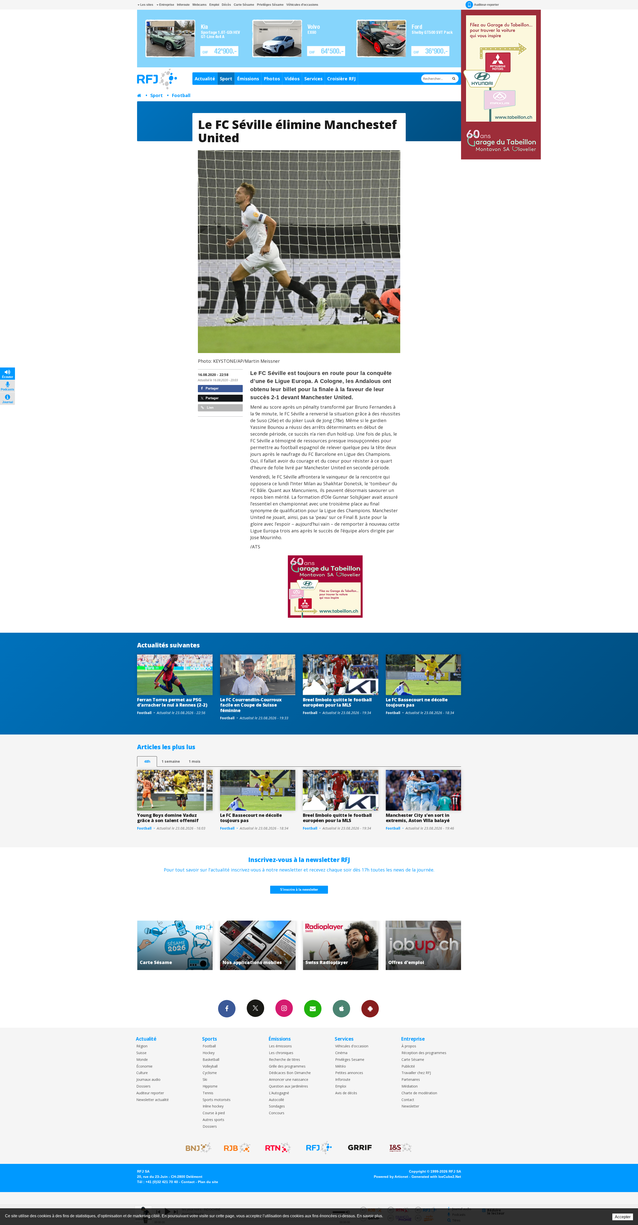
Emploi (214, 4)
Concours (276, 1113)
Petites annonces (349, 1073)
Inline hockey (213, 1106)
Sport (226, 79)
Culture (142, 1073)
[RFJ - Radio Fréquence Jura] (319, 1147)
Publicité (408, 1066)
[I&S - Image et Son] (400, 1147)
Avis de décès (346, 1093)
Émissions (248, 79)
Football (181, 95)
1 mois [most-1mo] (194, 761)
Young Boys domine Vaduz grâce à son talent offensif (167, 818)
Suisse (141, 1053)
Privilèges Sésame (270, 4)
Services (313, 79)
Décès (226, 4)
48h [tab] (147, 761)
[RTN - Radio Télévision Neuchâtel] (278, 1147)
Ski (205, 1080)
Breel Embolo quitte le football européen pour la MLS (337, 702)
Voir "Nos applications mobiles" (142, 945)
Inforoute (183, 4)
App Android (370, 1008)
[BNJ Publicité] (196, 1147)
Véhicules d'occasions (302, 4)
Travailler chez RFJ (416, 1073)
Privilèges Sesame (349, 1060)
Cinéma (341, 1053)
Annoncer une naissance (288, 1080)
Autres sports (213, 1120)
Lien (210, 407)
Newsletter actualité (152, 1100)
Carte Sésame (244, 4)
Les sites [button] (146, 4)
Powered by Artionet (391, 1177)
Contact (407, 1100)
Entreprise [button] (166, 4)
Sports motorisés (217, 1100)
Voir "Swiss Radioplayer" (225, 945)
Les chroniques (281, 1053)
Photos (272, 79)
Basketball (211, 1060)
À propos (408, 1046)
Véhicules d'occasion (351, 1046)
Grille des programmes (287, 1066)
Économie (144, 1066)
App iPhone (341, 1008)
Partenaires (410, 1080)
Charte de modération (419, 1093)
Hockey (209, 1053)
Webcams (199, 4)
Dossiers (143, 1086)
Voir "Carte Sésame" (390, 945)
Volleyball (210, 1066)
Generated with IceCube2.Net (436, 1177)
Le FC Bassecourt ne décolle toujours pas (417, 702)
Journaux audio (148, 1080)
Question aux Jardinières (288, 1086)
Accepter (623, 1217)
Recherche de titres (284, 1060)
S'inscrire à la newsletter (299, 889)
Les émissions (280, 1046)
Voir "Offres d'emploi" (307, 945)
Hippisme (210, 1086)
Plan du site (208, 1182)
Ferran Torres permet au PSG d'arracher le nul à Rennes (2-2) (172, 702)
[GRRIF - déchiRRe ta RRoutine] (360, 1147)
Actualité (205, 79)
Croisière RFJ (341, 79)
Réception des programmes (423, 1053)
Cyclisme (210, 1073)
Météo (340, 1066)
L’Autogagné (279, 1093)
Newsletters (312, 1008)
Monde (142, 1060)
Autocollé (276, 1100)
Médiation (409, 1086)
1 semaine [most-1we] (170, 761)
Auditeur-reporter (486, 4)
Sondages (277, 1106)
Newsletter (410, 1106)
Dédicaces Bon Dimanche (290, 1073)
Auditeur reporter (150, 1093)
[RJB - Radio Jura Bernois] (237, 1147)
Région (142, 1046)
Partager (212, 388)
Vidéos (292, 79)
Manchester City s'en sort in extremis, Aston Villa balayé (418, 818)
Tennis (208, 1093)
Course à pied (214, 1113)
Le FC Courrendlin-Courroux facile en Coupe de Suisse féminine (251, 705)
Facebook (227, 1008)
